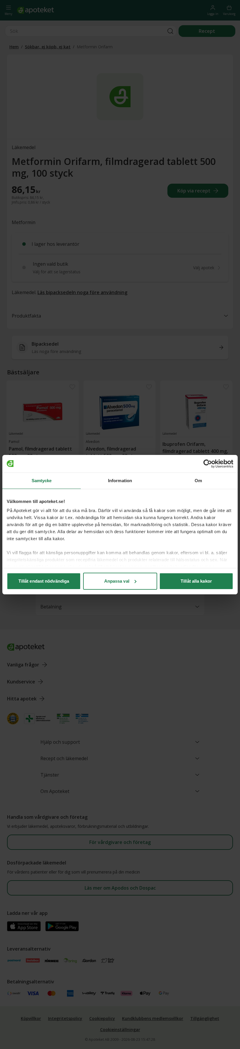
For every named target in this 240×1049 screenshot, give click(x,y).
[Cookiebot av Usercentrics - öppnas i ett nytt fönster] (207, 463)
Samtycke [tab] (42, 480)
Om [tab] (198, 480)
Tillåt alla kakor (196, 581)
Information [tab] (120, 480)
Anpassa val (116, 581)
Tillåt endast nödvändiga (43, 581)
